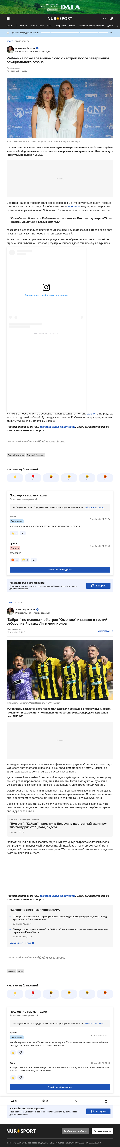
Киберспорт (60, 25)
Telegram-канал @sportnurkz (57, 426)
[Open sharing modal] (75, 1101)
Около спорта (22, 41)
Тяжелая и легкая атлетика (91, 25)
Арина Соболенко (35, 455)
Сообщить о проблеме (75, 1131)
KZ (104, 18)
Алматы (11, 971)
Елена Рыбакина (16, 455)
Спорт (10, 25)
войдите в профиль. (94, 507)
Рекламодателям (102, 1131)
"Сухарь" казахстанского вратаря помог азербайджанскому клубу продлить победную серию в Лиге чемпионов (60, 918)
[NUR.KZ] (60, 18)
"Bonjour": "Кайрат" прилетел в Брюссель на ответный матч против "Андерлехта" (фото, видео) (58, 825)
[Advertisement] (60, 178)
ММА (49, 25)
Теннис (33, 25)
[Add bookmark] (106, 1101)
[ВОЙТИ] (112, 18)
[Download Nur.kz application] (60, 7)
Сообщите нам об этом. (52, 441)
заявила (92, 413)
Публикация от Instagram (46, 333)
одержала (74, 206)
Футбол (23, 25)
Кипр (20, 971)
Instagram (101, 586)
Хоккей (72, 25)
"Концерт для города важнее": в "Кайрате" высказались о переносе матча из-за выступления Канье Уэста (60, 931)
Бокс (42, 25)
